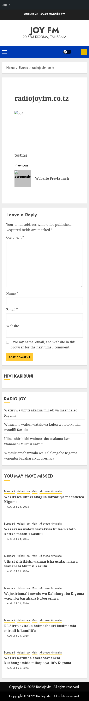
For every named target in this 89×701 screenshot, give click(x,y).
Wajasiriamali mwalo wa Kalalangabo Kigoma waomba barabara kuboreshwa (44, 595)
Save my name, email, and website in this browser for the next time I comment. (43, 345)
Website (12, 326)
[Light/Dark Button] (67, 52)
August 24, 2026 (18, 507)
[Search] (76, 52)
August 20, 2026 (18, 668)
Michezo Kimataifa (51, 491)
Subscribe (84, 52)
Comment (15, 237)
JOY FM (44, 30)
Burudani (9, 491)
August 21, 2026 (18, 571)
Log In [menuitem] (6, 4)
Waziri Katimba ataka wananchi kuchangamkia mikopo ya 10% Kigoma (37, 660)
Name (12, 293)
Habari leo (23, 491)
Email (12, 309)
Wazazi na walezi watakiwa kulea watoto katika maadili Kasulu (40, 531)
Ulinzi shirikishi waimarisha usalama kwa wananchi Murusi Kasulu (41, 563)
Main (34, 491)
